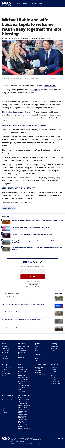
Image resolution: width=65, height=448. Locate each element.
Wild (36, 352)
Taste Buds (21, 383)
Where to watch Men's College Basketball (22, 416)
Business (4, 369)
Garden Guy (54, 348)
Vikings (36, 346)
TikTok (4, 410)
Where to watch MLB (24, 405)
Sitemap (53, 377)
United (36, 358)
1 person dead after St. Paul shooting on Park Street (16, 296)
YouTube (4, 412)
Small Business (6, 373)
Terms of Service (34, 286)
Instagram (5, 406)
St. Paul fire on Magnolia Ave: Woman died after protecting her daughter (21, 319)
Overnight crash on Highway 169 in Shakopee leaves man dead (32, 234)
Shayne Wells (54, 346)
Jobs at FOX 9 (54, 373)
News (4, 344)
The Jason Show (22, 369)
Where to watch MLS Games (24, 429)
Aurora (36, 360)
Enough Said (21, 375)
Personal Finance (6, 367)
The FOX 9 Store (22, 391)
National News (6, 348)
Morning (54, 344)
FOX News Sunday (7, 358)
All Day (20, 373)
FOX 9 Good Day (23, 371)
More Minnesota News (10, 293)
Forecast (20, 348)
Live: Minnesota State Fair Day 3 (10, 312)
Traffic (20, 356)
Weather (21, 344)
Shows (20, 365)
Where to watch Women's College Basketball (23, 421)
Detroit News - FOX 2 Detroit (40, 375)
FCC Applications (55, 383)
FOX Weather (22, 358)
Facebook (4, 404)
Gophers (37, 348)
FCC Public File (55, 381)
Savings (4, 375)
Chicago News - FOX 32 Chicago (40, 371)
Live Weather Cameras (21, 353)
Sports (37, 344)
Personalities (54, 371)
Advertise (53, 379)
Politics (4, 354)
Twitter (4, 408)
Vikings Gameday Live (24, 377)
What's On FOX (55, 375)
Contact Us (54, 367)
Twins (36, 350)
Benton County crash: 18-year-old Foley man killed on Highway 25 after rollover (23, 304)
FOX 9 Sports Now (23, 381)
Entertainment (26, 38)
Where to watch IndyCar (22, 411)
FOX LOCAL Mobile (7, 400)
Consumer (5, 356)
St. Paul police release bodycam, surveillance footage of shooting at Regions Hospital (25, 327)
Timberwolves (38, 354)
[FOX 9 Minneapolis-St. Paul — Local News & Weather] (7, 4)
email (62, 438)
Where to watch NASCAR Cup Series (23, 408)
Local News (5, 346)
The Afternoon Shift (23, 385)
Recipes (53, 350)
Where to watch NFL (24, 400)
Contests (53, 369)
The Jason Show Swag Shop (24, 388)
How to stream (6, 398)
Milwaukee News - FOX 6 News (40, 367)
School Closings (22, 350)
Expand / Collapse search (62, 3)
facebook (56, 438)
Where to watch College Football (22, 402)
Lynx (36, 356)
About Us (54, 365)
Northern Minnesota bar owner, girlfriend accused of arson (31, 227)
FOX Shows (21, 367)
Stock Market (5, 371)
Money (4, 365)
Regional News (40, 365)
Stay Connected (8, 395)
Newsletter (5, 402)
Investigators (5, 352)
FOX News (19, 38)
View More (58, 293)
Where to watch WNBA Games (22, 425)
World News (5, 350)
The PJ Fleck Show (23, 379)
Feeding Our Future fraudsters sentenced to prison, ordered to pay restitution (37, 220)
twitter (59, 438)
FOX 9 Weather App (23, 346)
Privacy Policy (34, 284)
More (40, 3)
